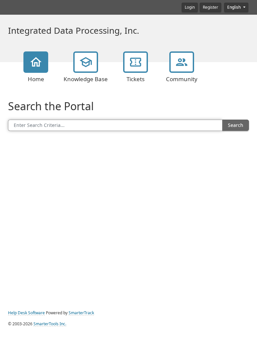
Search (235, 125)
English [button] (234, 7)
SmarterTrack (81, 313)
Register (210, 7)
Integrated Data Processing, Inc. (73, 31)
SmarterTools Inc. (49, 324)
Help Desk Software (26, 313)
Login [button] (190, 7)
